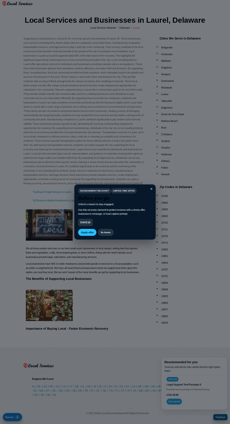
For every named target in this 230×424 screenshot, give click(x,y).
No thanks (106, 232)
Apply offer (87, 232)
